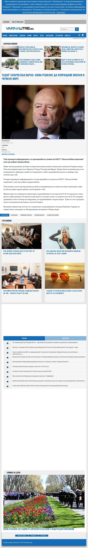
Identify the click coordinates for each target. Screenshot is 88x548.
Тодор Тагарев (52, 215)
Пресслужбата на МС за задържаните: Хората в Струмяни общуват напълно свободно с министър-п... (45, 353)
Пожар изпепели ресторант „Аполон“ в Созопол (30, 366)
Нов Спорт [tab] (65, 338)
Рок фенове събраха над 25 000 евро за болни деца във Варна (19, 252)
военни (14, 215)
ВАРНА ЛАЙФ (49, 35)
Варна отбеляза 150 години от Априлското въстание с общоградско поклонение (38, 529)
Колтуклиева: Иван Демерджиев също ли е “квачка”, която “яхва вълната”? (40, 361)
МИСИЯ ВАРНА (13, 35)
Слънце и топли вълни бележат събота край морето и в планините (64, 292)
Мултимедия (17, 22)
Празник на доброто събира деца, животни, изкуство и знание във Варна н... (73, 49)
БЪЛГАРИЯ (22, 35)
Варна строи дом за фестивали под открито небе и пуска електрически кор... (31, 49)
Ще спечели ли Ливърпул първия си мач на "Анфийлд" (33, 376)
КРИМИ (29, 35)
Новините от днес (79, 38)
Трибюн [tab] (24, 338)
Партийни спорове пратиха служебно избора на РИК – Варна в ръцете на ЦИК (21, 292)
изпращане (39, 215)
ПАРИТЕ (35, 35)
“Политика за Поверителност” (45, 9)
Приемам (61, 12)
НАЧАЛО (5, 35)
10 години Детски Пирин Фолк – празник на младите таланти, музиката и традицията (45, 342)
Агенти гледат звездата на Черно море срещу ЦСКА (31, 371)
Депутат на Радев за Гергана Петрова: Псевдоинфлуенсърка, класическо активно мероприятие (48, 357)
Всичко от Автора (8, 154)
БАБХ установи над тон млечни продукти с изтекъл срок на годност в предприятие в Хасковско (48, 380)
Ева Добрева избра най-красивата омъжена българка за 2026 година (63, 252)
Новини (6, 22)
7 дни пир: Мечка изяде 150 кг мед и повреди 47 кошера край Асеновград (40, 385)
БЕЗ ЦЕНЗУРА (59, 35)
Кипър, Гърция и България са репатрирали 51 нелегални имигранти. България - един (45, 347)
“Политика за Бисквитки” (71, 9)
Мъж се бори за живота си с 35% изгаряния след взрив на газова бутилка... (73, 62)
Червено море (26, 215)
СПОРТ (42, 35)
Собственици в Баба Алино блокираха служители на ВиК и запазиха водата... (30, 62)
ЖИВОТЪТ (68, 35)
